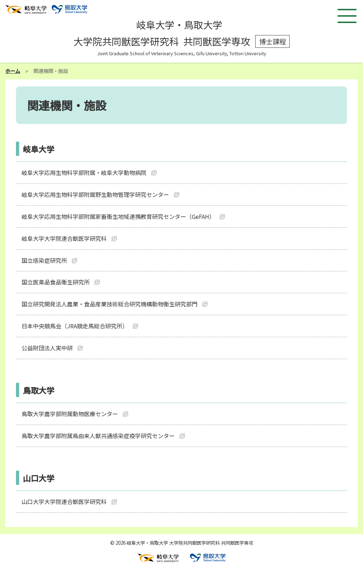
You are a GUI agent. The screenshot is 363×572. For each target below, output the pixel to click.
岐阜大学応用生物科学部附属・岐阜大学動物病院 (84, 172)
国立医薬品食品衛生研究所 (56, 282)
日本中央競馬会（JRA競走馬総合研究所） (75, 326)
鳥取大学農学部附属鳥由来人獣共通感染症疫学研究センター (98, 435)
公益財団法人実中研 (47, 348)
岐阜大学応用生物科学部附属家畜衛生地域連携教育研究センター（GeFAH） (118, 216)
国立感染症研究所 (44, 260)
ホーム (12, 70)
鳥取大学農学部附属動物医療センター (70, 413)
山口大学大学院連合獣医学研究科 (64, 501)
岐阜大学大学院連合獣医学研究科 (64, 238)
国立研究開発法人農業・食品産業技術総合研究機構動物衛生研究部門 (109, 304)
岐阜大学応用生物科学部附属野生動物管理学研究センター (95, 194)
